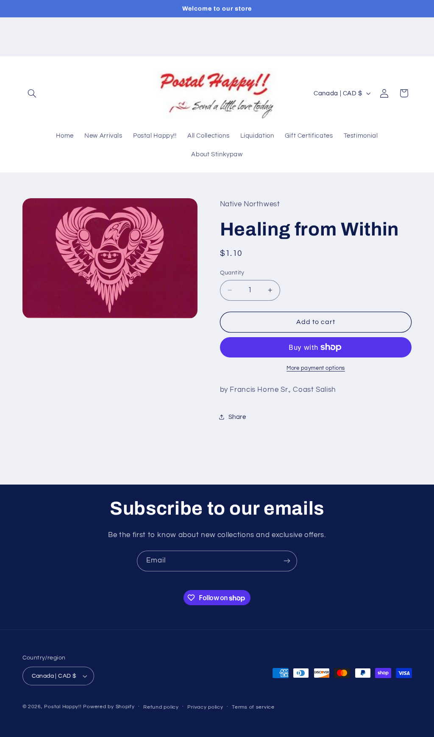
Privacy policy (205, 707)
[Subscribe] (287, 561)
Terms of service (253, 707)
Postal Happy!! (62, 706)
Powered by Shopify (108, 706)
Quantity (232, 273)
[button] (32, 93)
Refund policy (161, 707)
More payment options (316, 368)
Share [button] (237, 417)
